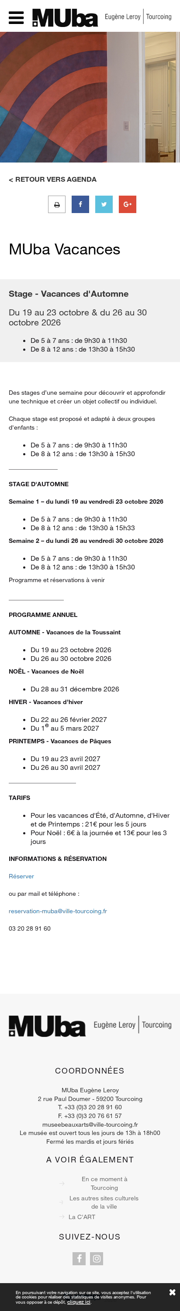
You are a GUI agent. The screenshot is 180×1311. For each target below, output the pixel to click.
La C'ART (82, 1216)
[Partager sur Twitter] (104, 204)
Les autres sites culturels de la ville (103, 1202)
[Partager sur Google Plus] (127, 204)
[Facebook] (79, 1258)
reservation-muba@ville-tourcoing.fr (58, 911)
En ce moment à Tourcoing (105, 1183)
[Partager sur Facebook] (80, 204)
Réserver (21, 876)
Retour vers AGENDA (56, 179)
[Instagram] (96, 1258)
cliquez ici (78, 1301)
